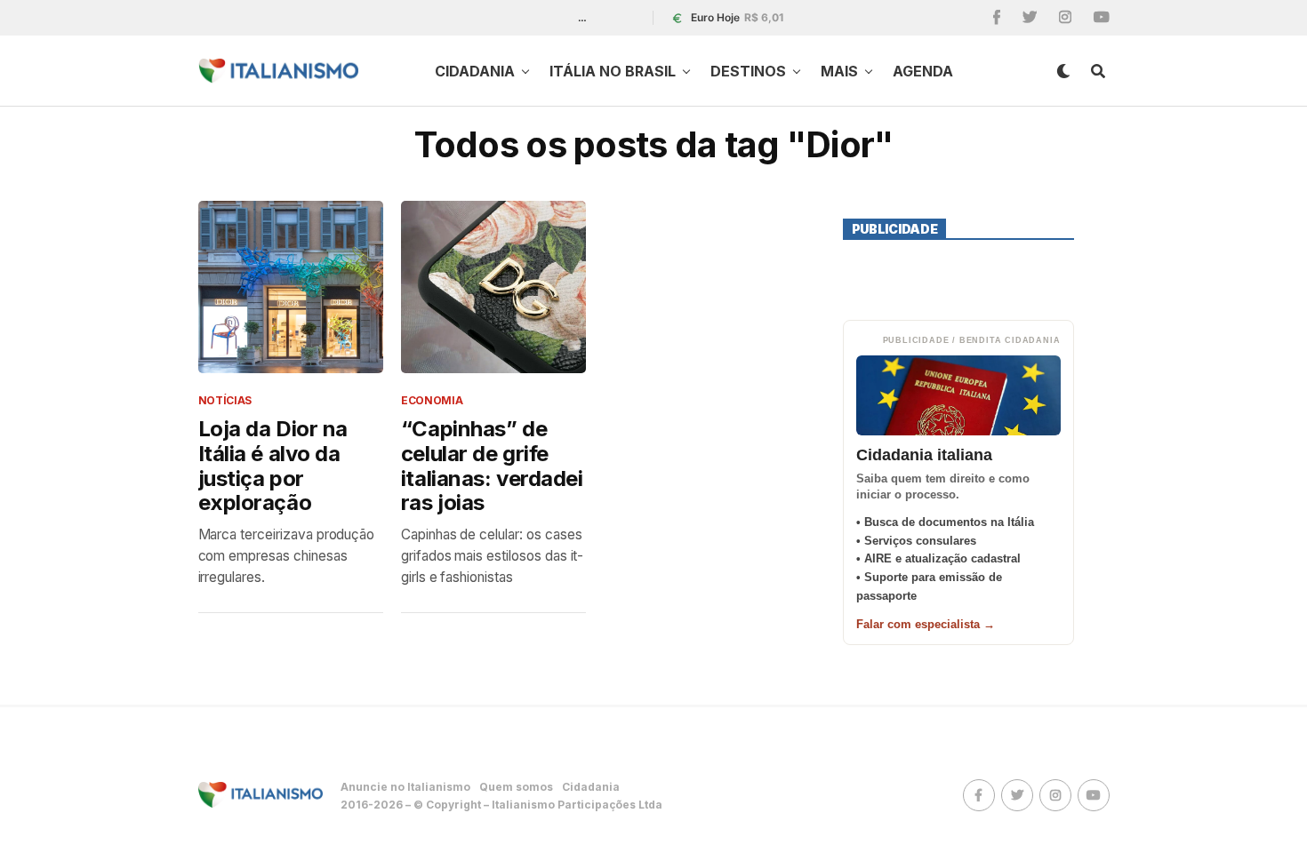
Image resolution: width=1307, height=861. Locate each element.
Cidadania (475, 71)
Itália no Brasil (612, 71)
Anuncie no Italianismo (405, 786)
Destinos (748, 71)
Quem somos (516, 786)
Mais (839, 71)
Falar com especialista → (925, 624)
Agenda (923, 71)
